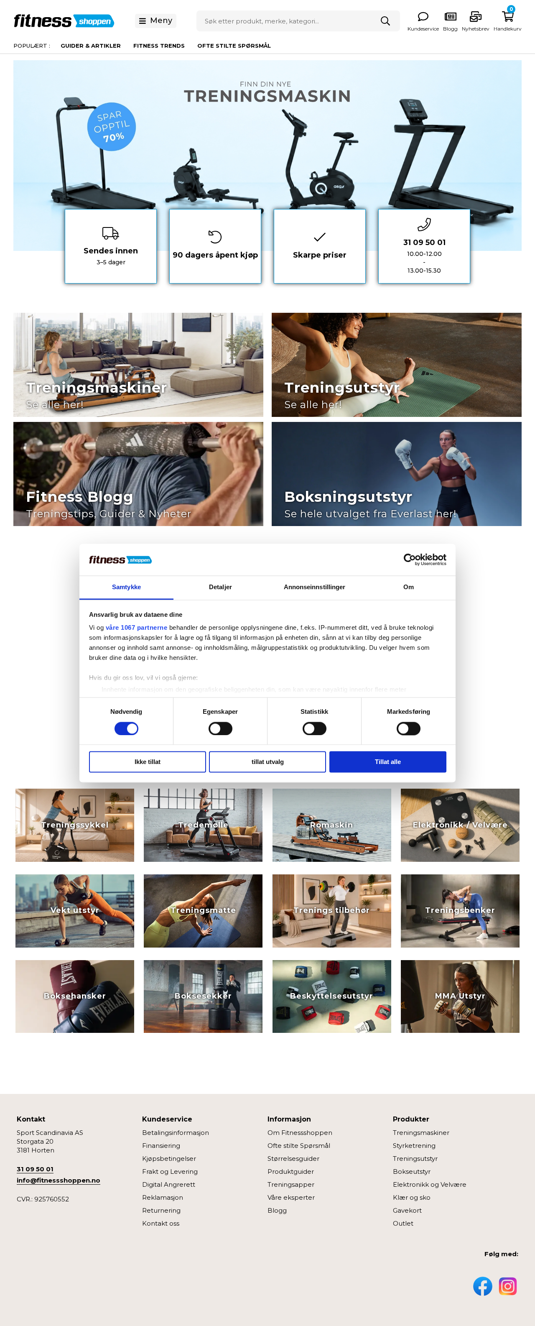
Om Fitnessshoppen (300, 1133)
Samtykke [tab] (126, 587)
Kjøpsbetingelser (169, 1158)
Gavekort (407, 1210)
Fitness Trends (159, 45)
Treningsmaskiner (421, 1133)
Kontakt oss (160, 1223)
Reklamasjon (162, 1197)
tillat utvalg (268, 762)
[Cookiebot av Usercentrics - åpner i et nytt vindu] (409, 559)
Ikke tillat (147, 762)
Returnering (161, 1210)
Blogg (277, 1210)
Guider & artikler (91, 45)
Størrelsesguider (293, 1158)
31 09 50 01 (35, 1169)
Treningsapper (291, 1184)
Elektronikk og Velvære (429, 1184)
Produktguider (291, 1171)
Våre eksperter (291, 1197)
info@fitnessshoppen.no (58, 1180)
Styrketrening (414, 1146)
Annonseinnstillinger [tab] (315, 587)
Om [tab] (408, 587)
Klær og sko (412, 1197)
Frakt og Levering (170, 1171)
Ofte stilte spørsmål (234, 45)
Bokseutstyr (412, 1171)
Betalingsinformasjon (175, 1133)
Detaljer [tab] (220, 587)
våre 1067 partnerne (137, 627)
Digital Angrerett (168, 1184)
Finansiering (161, 1146)
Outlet (403, 1223)
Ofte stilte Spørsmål (299, 1146)
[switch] (220, 728)
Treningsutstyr (415, 1158)
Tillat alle (388, 762)
